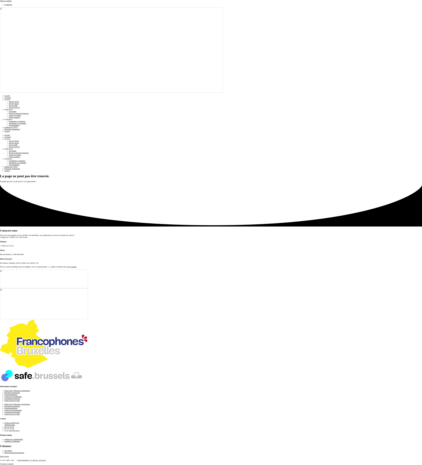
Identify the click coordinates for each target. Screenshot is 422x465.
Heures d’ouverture (6, 259)
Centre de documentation (13, 397)
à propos (73, 267)
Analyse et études (15, 115)
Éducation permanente (12, 129)
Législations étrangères (12, 399)
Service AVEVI (14, 108)
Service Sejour (14, 102)
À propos (7, 98)
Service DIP (13, 106)
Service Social (14, 104)
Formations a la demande (17, 123)
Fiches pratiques (14, 117)
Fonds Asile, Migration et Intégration (17, 391)
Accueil (7, 96)
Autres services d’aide (12, 401)
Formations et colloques (17, 121)
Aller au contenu (6, 1)
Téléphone (3, 241)
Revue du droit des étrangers (19, 113)
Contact (7, 131)
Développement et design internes (32, 460)
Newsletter (12, 111)
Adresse (2, 250)
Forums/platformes (10, 395)
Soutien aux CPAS (10, 127)
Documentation (14, 125)
